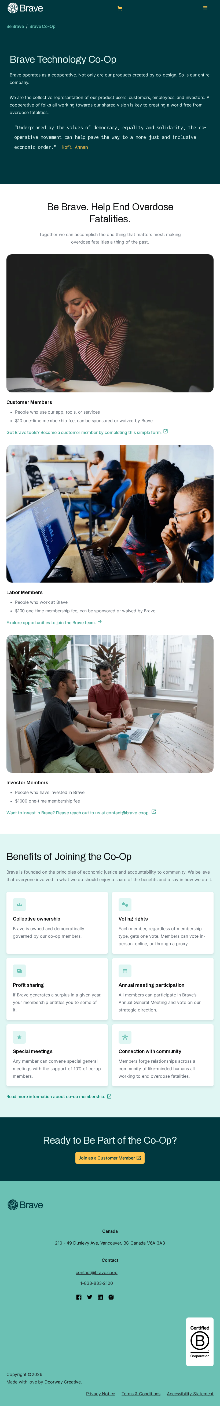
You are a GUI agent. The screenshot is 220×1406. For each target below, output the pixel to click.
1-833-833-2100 (96, 1283)
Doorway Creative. (63, 1382)
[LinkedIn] (100, 1297)
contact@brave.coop (97, 1272)
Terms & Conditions (141, 1393)
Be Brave (15, 26)
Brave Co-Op (42, 26)
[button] (120, 8)
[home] (25, 8)
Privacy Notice (100, 1393)
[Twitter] (89, 1297)
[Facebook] (79, 1297)
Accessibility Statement (190, 1393)
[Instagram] (111, 1297)
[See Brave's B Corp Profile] (200, 1341)
